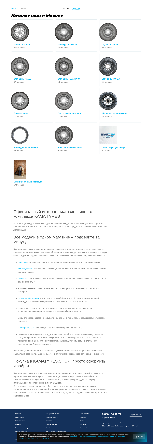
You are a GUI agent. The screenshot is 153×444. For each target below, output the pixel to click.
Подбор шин (19, 417)
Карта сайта (84, 428)
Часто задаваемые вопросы (56, 431)
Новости (83, 417)
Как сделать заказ (52, 413)
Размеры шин (20, 421)
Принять (139, 437)
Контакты (83, 424)
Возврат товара (51, 424)
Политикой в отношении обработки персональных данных (93, 437)
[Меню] (4, 5)
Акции (82, 421)
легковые (22, 262)
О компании (84, 413)
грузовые (22, 278)
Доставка (49, 421)
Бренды (18, 424)
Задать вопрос (135, 415)
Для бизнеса (50, 428)
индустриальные (26, 328)
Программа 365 (21, 431)
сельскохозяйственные (28, 298)
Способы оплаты (52, 417)
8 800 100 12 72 (111, 414)
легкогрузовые (25, 269)
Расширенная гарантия (23, 428)
